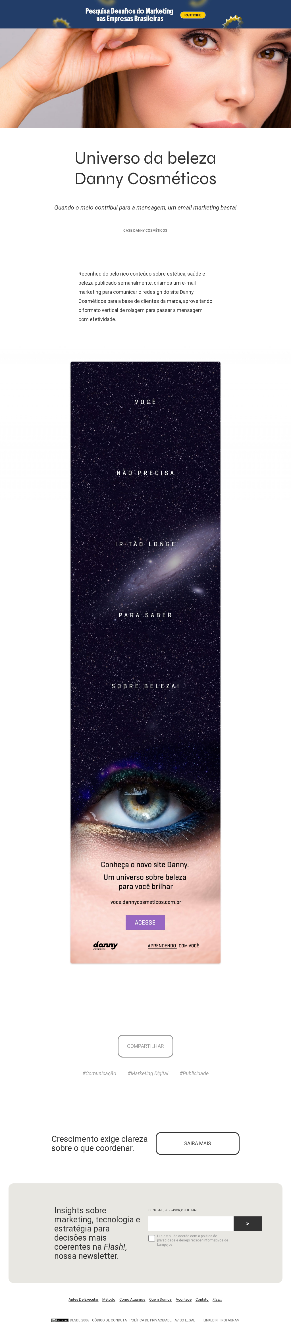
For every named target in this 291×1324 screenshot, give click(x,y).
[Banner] (145, 14)
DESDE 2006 (79, 1320)
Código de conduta (109, 1320)
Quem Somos (160, 1299)
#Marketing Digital (148, 1073)
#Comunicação (99, 1073)
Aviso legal (184, 1320)
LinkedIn (210, 1320)
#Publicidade (194, 1073)
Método (108, 1299)
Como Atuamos (132, 1299)
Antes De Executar (83, 1299)
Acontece (184, 1299)
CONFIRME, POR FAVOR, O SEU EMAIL (173, 1210)
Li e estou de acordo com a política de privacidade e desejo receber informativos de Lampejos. (192, 1240)
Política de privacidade (151, 1320)
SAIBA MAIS (197, 1143)
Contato (202, 1299)
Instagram (230, 1320)
